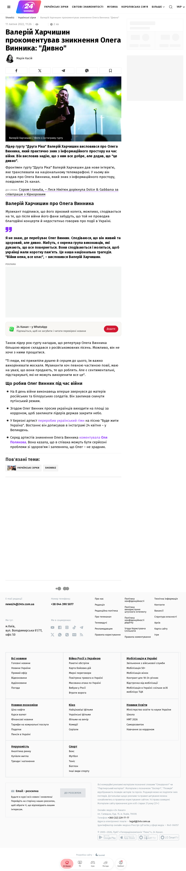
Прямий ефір (19, 672)
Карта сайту (160, 629)
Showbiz (10, 18)
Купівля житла (20, 756)
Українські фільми (80, 714)
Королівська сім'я (135, 6)
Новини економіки (24, 705)
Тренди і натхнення (23, 761)
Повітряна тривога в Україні (86, 677)
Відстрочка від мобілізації (142, 682)
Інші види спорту (79, 771)
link (52, 627)
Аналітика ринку (21, 751)
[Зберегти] (110, 71)
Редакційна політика (106, 611)
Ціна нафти (18, 709)
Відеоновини (19, 677)
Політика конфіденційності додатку (134, 620)
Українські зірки (56, 6)
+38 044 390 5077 (62, 604)
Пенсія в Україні (21, 734)
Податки (16, 729)
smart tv (148, 837)
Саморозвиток (135, 724)
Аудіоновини (19, 682)
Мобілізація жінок (137, 672)
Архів (157, 623)
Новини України (21, 668)
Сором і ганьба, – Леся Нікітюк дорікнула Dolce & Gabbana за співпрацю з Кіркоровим (61, 191)
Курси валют (18, 714)
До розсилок (72, 793)
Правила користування (108, 635)
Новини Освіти (137, 705)
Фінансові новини (22, 719)
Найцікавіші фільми (81, 709)
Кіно (72, 705)
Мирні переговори (80, 672)
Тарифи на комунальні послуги (30, 724)
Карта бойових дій (80, 668)
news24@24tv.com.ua (19, 604)
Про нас (99, 599)
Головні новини (20, 663)
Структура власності (165, 617)
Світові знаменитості (87, 6)
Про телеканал (103, 617)
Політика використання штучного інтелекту (135, 609)
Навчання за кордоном (140, 729)
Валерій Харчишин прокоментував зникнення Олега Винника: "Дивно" (80, 18)
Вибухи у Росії (77, 687)
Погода (15, 687)
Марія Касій (24, 58)
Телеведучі (101, 623)
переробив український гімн (61, 421)
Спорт (73, 746)
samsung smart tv (169, 837)
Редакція (100, 605)
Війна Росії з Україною (85, 658)
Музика (112, 6)
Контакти (159, 605)
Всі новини (19, 658)
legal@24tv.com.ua (140, 821)
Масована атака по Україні (85, 682)
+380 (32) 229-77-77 (118, 817)
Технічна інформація (166, 599)
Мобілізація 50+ (136, 668)
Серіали (73, 729)
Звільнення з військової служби (146, 663)
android (107, 837)
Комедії (73, 724)
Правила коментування (138, 637)
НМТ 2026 (132, 719)
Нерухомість (20, 746)
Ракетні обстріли (79, 663)
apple (127, 837)
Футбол (73, 756)
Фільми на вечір (78, 719)
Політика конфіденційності (134, 600)
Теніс (72, 761)
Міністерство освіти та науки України (149, 709)
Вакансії (158, 611)
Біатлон (73, 766)
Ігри (156, 635)
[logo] (29, 7)
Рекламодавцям (103, 629)
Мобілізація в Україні (142, 658)
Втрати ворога (77, 692)
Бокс (71, 751)
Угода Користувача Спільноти (135, 629)
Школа (131, 714)
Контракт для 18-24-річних (142, 677)
